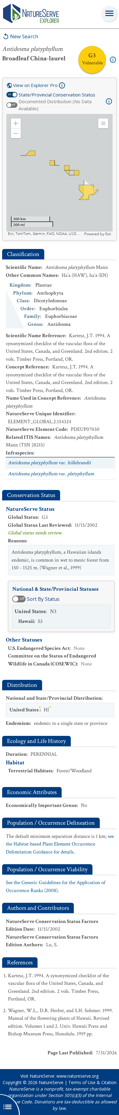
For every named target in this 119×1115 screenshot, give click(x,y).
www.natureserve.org (77, 1076)
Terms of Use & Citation (92, 1082)
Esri (108, 234)
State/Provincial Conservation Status (57, 95)
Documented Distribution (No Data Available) (55, 104)
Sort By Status (43, 599)
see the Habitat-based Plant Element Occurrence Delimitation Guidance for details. (60, 844)
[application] (59, 175)
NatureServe (51, 1082)
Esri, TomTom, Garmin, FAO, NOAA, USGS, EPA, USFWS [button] (45, 234)
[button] (16, 123)
